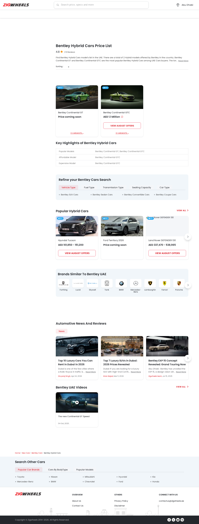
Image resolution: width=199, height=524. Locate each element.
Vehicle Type (68, 187)
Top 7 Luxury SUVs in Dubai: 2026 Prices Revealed (120, 362)
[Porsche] (179, 283)
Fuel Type (89, 187)
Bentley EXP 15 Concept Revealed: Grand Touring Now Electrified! (167, 362)
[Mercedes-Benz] (135, 283)
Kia (153, 476)
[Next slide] (187, 236)
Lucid (78, 290)
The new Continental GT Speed (73, 416)
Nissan (54, 476)
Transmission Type (113, 187)
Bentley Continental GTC (116, 112)
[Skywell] (92, 283)
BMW (121, 290)
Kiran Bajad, (108, 376)
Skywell (92, 290)
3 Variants (77, 133)
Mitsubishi (90, 476)
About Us (76, 500)
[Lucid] (78, 283)
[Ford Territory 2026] (122, 226)
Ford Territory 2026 (113, 240)
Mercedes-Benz (136, 291)
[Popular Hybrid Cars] (182, 210)
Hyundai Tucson (67, 240)
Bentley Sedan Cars (102, 194)
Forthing (63, 290)
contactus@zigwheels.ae (171, 500)
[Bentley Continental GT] (77, 97)
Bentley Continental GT (70, 112)
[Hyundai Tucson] (77, 226)
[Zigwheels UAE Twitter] (173, 520)
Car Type (164, 187)
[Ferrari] (164, 283)
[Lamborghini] (150, 283)
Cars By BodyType (58, 469)
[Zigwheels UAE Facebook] (169, 520)
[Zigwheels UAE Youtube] (178, 520)
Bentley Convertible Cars (136, 194)
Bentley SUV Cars (69, 194)
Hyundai (123, 476)
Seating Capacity (141, 187)
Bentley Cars (37, 453)
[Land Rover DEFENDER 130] (160, 217)
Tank (107, 290)
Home (17, 453)
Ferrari (165, 290)
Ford (121, 481)
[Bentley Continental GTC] (122, 97)
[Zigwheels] (16, 5)
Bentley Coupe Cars (166, 194)
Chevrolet (90, 481)
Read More (183, 60)
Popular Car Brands (28, 469)
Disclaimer (119, 505)
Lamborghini (150, 290)
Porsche (179, 290)
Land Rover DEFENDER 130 (162, 240)
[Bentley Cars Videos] (182, 386)
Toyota (20, 476)
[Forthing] (63, 283)
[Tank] (107, 283)
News (62, 331)
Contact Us (77, 505)
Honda (155, 481)
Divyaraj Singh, (64, 376)
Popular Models (84, 469)
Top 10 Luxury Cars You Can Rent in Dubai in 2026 (75, 362)
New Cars (26, 453)
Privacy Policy (121, 500)
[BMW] (121, 283)
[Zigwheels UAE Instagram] (182, 520)
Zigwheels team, (155, 376)
